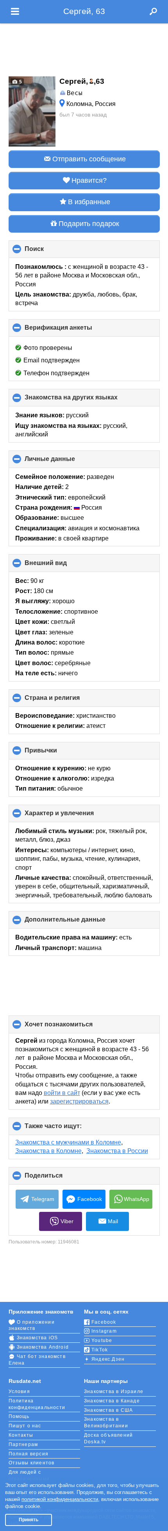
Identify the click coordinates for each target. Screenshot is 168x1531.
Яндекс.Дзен (108, 1359)
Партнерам (23, 1444)
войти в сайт (62, 1093)
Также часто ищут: (66, 1129)
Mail (113, 1221)
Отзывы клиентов (32, 1463)
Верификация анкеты (71, 330)
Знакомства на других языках (84, 400)
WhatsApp (136, 1199)
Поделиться (57, 1178)
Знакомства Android (43, 1347)
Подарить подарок (89, 224)
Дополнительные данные (78, 922)
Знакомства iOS (37, 1337)
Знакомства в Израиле (113, 1391)
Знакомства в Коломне (48, 1151)
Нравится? (89, 180)
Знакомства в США (108, 1410)
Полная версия (29, 1454)
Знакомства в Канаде (112, 1401)
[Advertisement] (84, 47)
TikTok (99, 1350)
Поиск (47, 251)
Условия (19, 1391)
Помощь (19, 1416)
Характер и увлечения (72, 816)
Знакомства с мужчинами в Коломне (68, 1142)
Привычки (54, 753)
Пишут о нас (25, 1426)
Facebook (89, 1199)
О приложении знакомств (32, 1325)
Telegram (42, 1199)
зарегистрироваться (79, 1101)
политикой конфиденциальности (59, 1499)
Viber (67, 1221)
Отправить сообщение (89, 159)
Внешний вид (59, 566)
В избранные (89, 202)
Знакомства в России (117, 1151)
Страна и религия (65, 700)
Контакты (21, 1435)
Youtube (101, 1340)
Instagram (104, 1331)
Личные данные (63, 462)
